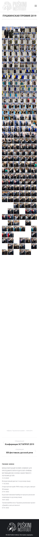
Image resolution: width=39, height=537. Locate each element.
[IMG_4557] (28, 346)
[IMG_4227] (11, 70)
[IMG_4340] (28, 170)
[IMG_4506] (11, 311)
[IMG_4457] (11, 275)
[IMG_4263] (28, 100)
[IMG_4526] (22, 322)
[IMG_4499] (17, 305)
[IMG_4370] (28, 199)
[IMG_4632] (11, 393)
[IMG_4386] (11, 217)
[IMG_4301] (11, 135)
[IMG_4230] (28, 70)
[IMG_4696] (22, 416)
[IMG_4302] (17, 135)
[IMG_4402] (28, 229)
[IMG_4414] (11, 240)
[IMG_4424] (28, 246)
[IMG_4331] (11, 164)
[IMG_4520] (28, 316)
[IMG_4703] (22, 422)
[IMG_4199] (17, 47)
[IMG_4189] (34, 35)
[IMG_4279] (5, 117)
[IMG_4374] (11, 205)
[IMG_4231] (34, 70)
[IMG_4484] (28, 293)
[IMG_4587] (22, 369)
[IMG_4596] (5, 381)
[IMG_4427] (5, 252)
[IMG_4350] (17, 182)
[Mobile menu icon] (35, 6)
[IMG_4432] (34, 252)
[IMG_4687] (17, 410)
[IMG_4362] (17, 193)
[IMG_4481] (11, 293)
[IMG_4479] (34, 287)
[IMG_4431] (28, 252)
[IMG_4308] (17, 141)
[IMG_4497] (11, 305)
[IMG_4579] (28, 363)
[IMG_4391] (5, 223)
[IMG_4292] (28, 123)
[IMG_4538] (17, 334)
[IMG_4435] (17, 258)
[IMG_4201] (22, 47)
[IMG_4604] (34, 381)
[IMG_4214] (11, 59)
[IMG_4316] (34, 147)
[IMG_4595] (34, 375)
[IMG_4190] (5, 41)
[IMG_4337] (11, 170)
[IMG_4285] (34, 117)
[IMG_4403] (34, 229)
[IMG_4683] (34, 404)
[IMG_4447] (5, 270)
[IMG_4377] (28, 205)
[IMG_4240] (11, 82)
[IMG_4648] (34, 399)
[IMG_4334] (28, 164)
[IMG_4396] (28, 223)
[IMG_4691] (5, 416)
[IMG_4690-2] (34, 410)
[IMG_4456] (5, 275)
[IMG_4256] (28, 94)
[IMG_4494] (34, 299)
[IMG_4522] (34, 316)
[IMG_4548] (28, 340)
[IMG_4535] (34, 328)
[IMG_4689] (22, 410)
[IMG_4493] (28, 299)
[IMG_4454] (28, 270)
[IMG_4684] (5, 410)
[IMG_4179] (17, 29)
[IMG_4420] (11, 246)
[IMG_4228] (17, 70)
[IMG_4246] (11, 88)
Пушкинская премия (18, 430)
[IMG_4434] (11, 258)
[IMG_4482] (17, 293)
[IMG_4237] (34, 76)
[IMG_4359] (34, 188)
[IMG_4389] (28, 217)
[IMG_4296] (17, 129)
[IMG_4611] (17, 387)
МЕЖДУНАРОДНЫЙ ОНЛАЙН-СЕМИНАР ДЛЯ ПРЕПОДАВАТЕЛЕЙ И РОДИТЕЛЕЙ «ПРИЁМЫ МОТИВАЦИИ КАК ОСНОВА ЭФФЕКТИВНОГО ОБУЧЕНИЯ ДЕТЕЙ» (17, 471)
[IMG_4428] (11, 252)
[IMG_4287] (11, 123)
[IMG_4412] (34, 234)
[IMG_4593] (22, 375)
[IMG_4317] (5, 152)
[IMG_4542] (34, 334)
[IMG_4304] (28, 135)
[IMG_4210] (28, 53)
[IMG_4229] (22, 70)
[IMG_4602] (22, 381)
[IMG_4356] (17, 188)
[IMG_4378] (34, 205)
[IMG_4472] (28, 281)
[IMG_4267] (17, 106)
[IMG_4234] (17, 76)
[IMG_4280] (11, 117)
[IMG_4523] (5, 322)
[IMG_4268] (22, 106)
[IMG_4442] (17, 264)
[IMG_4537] (11, 334)
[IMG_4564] (28, 352)
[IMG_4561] (17, 352)
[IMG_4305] (34, 135)
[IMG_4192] (17, 41)
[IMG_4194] (28, 41)
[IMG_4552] (17, 346)
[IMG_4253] (11, 94)
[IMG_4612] (22, 387)
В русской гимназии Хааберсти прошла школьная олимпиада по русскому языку (18, 496)
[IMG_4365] (34, 193)
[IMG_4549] (34, 340)
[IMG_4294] (5, 129)
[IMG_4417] (28, 240)
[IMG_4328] (28, 158)
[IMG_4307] (11, 141)
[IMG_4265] (5, 106)
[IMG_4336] (5, 170)
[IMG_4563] (22, 352)
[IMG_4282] (17, 117)
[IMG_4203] (34, 47)
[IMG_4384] (34, 211)
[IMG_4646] (22, 399)
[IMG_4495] (5, 305)
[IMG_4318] (11, 152)
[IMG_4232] (5, 76)
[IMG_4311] (5, 147)
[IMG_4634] (22, 393)
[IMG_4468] (17, 281)
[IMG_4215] (17, 59)
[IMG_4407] (17, 234)
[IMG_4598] (11, 381)
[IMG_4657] (5, 404)
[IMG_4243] (28, 82)
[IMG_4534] (28, 328)
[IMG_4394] (17, 223)
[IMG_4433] (5, 258)
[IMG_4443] (22, 264)
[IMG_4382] (22, 211)
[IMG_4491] (22, 299)
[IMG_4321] (28, 152)
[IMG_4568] (11, 357)
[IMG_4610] (11, 387)
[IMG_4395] (22, 223)
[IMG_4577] (17, 363)
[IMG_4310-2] (34, 141)
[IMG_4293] (34, 123)
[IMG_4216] (22, 59)
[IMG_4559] (5, 352)
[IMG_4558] (34, 346)
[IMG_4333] (22, 164)
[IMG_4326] (17, 158)
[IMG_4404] (5, 234)
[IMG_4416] (22, 240)
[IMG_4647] (28, 399)
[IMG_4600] (17, 381)
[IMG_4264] (34, 100)
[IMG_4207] (11, 53)
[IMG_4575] (5, 363)
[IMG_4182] (34, 29)
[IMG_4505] (5, 311)
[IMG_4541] (28, 334)
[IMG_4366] (5, 199)
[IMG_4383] (28, 211)
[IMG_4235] (22, 76)
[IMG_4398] (5, 229)
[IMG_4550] (5, 346)
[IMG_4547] (22, 340)
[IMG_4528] (34, 322)
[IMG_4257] (34, 94)
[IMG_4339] (22, 170)
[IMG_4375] (17, 205)
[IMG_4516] (5, 316)
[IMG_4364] (28, 193)
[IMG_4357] (22, 188)
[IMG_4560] (11, 352)
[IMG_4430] (22, 252)
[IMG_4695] (17, 416)
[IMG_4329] (34, 158)
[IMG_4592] (17, 375)
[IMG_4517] (11, 316)
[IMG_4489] (11, 299)
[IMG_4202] (28, 47)
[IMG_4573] (34, 357)
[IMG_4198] (11, 47)
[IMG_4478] (28, 287)
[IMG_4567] (5, 357)
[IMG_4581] (5, 369)
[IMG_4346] (28, 176)
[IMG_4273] (5, 111)
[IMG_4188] (28, 35)
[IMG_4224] (28, 65)
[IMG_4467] (11, 281)
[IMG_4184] (17, 35)
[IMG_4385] (5, 217)
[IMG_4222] (17, 65)
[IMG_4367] (11, 199)
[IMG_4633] (17, 393)
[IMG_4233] (11, 76)
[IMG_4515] (34, 311)
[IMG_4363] (22, 193)
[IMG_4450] (22, 270)
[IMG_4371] (34, 199)
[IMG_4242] (22, 82)
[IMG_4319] (17, 152)
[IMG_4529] (5, 328)
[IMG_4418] (34, 240)
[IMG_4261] (22, 100)
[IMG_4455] (34, 270)
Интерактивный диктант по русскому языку (16, 481)
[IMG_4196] (34, 41)
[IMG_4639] (5, 399)
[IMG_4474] (5, 287)
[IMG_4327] (22, 158)
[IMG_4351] (22, 182)
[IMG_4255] (22, 94)
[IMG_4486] (5, 299)
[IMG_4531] (17, 328)
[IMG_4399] (11, 229)
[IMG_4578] (22, 363)
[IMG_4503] (34, 305)
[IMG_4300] (5, 135)
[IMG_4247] (17, 88)
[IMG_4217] (28, 59)
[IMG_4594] (28, 375)
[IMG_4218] (34, 59)
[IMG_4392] (11, 223)
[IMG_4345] (22, 176)
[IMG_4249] (28, 88)
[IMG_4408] (22, 234)
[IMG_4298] (28, 129)
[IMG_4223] (22, 65)
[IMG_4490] (17, 299)
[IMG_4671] (22, 404)
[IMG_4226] (5, 70)
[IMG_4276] (22, 111)
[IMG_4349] (11, 182)
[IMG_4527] (28, 322)
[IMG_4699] (5, 422)
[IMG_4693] (11, 416)
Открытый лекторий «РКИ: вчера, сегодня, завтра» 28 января (18, 488)
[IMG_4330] (5, 164)
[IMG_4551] (11, 346)
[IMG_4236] (28, 76)
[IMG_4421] (17, 246)
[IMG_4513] (28, 311)
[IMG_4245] (5, 88)
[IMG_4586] (17, 369)
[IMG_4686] (11, 410)
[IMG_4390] (34, 217)
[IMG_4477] (22, 287)
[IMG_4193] (22, 41)
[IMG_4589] (34, 369)
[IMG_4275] (17, 111)
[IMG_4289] (22, 123)
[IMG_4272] (34, 106)
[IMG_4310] (28, 141)
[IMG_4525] (17, 322)
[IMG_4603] (28, 381)
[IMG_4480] (5, 293)
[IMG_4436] (22, 258)
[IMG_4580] (34, 363)
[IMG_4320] (22, 152)
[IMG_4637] (34, 393)
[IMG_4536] (5, 334)
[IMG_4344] (17, 176)
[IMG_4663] (11, 404)
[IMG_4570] (17, 357)
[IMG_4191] (11, 41)
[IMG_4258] (5, 100)
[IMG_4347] (34, 176)
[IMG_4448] (11, 270)
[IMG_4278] (34, 111)
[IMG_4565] (34, 352)
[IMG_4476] (17, 287)
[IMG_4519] (22, 316)
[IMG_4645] (17, 399)
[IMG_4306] (5, 141)
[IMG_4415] (17, 240)
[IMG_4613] (28, 387)
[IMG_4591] (11, 375)
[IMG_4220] (11, 65)
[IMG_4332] (17, 164)
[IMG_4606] (5, 387)
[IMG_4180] (22, 29)
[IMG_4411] (28, 234)
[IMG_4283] (22, 117)
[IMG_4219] (5, 65)
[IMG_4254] (17, 94)
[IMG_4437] (28, 258)
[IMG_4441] (11, 264)
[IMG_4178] (8, 32)
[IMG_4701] (11, 422)
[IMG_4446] (34, 264)
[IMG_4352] (28, 182)
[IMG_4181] (28, 29)
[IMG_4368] (17, 199)
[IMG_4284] (28, 117)
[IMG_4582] (11, 369)
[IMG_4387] (17, 217)
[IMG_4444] (28, 264)
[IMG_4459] (17, 275)
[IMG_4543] (5, 340)
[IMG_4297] (22, 129)
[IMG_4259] (11, 100)
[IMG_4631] (5, 393)
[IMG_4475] (11, 287)
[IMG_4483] (22, 293)
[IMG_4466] (5, 281)
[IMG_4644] (11, 399)
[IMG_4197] (5, 47)
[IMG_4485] (34, 293)
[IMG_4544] (11, 340)
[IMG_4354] (5, 188)
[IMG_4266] (11, 106)
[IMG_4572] (28, 357)
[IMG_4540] (22, 334)
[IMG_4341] (34, 170)
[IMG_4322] (34, 152)
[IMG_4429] (17, 252)
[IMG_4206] (5, 53)
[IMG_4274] (11, 111)
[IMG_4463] (28, 275)
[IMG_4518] (17, 316)
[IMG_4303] (22, 135)
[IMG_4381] (17, 211)
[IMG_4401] (22, 229)
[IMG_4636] (28, 393)
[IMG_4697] (28, 416)
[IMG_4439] (34, 258)
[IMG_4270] (28, 106)
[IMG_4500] (22, 305)
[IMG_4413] (5, 240)
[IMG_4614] (34, 387)
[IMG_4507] (17, 311)
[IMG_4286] (5, 123)
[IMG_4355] (11, 188)
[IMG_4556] (22, 346)
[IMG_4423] (22, 246)
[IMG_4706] (28, 422)
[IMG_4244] (34, 82)
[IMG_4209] (22, 53)
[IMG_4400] (17, 229)
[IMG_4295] (11, 129)
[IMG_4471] (22, 281)
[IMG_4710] (34, 422)
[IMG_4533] (22, 328)
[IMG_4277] (28, 111)
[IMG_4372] (5, 205)
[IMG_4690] (28, 410)
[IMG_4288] (17, 123)
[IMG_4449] (17, 270)
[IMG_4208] (17, 53)
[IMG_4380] (11, 211)
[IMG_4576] (11, 363)
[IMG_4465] (34, 275)
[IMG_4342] (5, 176)
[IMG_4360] (5, 193)
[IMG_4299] (34, 129)
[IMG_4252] (5, 94)
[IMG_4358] (28, 188)
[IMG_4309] (22, 141)
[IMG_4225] (34, 65)
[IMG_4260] (17, 100)
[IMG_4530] (11, 328)
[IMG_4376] (22, 205)
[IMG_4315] (28, 147)
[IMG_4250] (34, 88)
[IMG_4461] (22, 275)
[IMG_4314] (22, 147)
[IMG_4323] (5, 158)
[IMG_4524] (11, 322)
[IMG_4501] (28, 305)
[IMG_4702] (17, 422)
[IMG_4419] (5, 246)
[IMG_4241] (17, 82)
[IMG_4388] (22, 217)
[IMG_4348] (5, 182)
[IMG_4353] (34, 182)
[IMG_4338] (17, 170)
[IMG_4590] (5, 375)
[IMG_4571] (22, 357)
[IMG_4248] (22, 88)
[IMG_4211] (34, 53)
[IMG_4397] (34, 223)
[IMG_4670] (17, 404)
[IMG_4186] (22, 35)
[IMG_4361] (11, 193)
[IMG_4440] (5, 264)
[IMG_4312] (11, 147)
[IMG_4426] (34, 246)
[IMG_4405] (11, 234)
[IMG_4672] (28, 404)
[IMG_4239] (5, 82)
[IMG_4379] (5, 211)
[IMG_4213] (5, 59)
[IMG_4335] (34, 164)
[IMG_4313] (17, 147)
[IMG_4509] (22, 311)
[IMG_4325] (11, 158)
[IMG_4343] (11, 176)
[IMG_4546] (17, 340)
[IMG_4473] (34, 281)
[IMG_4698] (34, 416)
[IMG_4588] (28, 369)
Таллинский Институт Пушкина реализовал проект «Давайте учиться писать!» (18, 504)
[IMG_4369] (22, 199)
